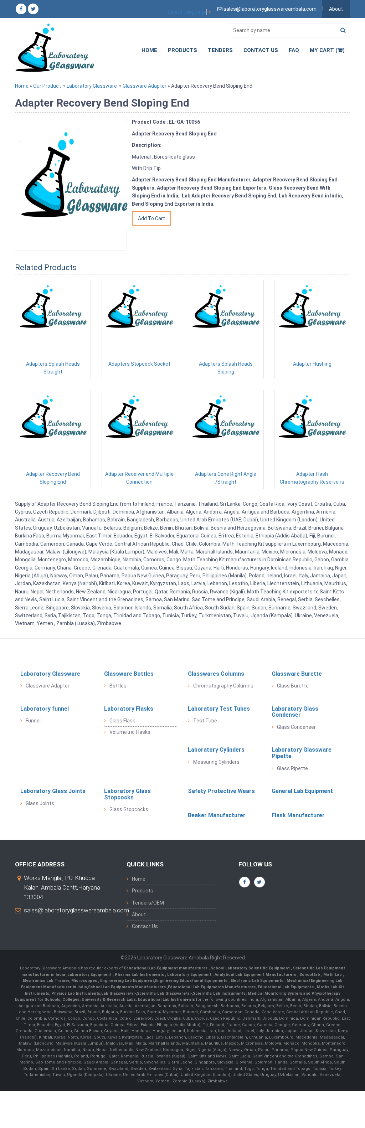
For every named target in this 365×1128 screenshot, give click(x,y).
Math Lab (333, 974)
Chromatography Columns (223, 686)
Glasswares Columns (216, 673)
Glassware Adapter (144, 86)
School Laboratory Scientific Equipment (251, 968)
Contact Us (260, 50)
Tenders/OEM (148, 903)
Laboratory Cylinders (216, 749)
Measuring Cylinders (216, 762)
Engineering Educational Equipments (191, 980)
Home (149, 50)
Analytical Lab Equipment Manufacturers (256, 974)
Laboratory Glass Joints (53, 791)
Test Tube (205, 720)
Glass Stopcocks (128, 809)
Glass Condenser (296, 727)
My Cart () (327, 50)
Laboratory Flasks (128, 708)
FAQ (294, 50)
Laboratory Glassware (92, 86)
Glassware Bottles (129, 673)
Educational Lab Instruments (166, 999)
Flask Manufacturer (298, 815)
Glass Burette (293, 686)
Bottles (118, 686)
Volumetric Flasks (129, 732)
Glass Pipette (292, 768)
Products (182, 50)
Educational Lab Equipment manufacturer (166, 968)
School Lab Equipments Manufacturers (127, 987)
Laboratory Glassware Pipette (301, 752)
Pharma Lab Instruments (140, 974)
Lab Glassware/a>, (119, 993)
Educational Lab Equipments (286, 987)
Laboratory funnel (44, 708)
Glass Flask (122, 720)
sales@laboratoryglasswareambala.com (76, 910)
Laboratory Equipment (90, 974)
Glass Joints (40, 803)
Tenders (220, 50)
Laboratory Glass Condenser (295, 711)
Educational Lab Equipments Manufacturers (212, 987)
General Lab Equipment (302, 791)
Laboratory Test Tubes (219, 708)
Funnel (33, 720)
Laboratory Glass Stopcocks (127, 794)
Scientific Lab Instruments (219, 993)
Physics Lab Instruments (75, 993)
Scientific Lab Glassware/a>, (165, 993)
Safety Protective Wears (221, 791)
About (336, 9)
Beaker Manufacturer (217, 815)
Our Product (47, 86)
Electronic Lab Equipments (257, 980)
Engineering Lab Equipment (126, 980)
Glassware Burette (297, 673)
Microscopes (84, 980)
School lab (310, 974)
